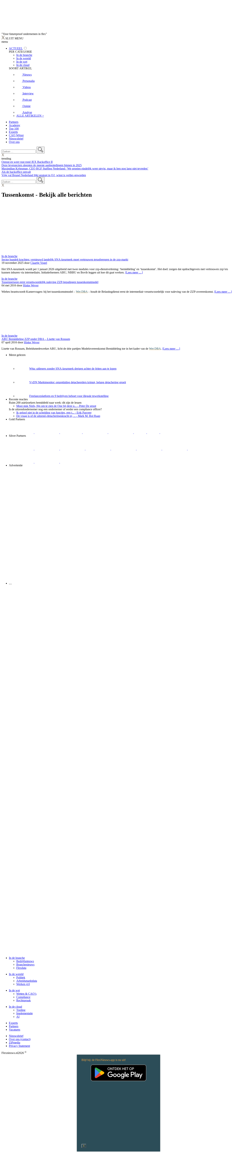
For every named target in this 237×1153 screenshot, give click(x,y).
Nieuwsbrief (16, 138)
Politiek (20, 977)
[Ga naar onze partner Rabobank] (175, 448)
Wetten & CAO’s (26, 993)
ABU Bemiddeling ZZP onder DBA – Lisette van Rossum (35, 339)
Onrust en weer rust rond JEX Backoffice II (27, 161)
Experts (13, 131)
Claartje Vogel (38, 262)
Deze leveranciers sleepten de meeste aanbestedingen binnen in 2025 (41, 165)
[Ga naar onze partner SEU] (47, 448)
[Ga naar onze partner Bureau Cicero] (140, 432)
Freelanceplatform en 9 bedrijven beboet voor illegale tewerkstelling (69, 396)
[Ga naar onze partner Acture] (47, 432)
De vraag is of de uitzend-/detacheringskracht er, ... (58, 415)
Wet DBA (82, 291)
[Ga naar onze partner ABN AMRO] (200, 448)
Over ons (14, 141)
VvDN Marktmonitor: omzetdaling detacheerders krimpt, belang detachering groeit (77, 382)
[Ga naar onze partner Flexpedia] (121, 432)
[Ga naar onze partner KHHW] (153, 432)
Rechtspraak (23, 1000)
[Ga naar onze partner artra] (149, 448)
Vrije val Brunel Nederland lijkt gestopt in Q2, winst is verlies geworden (43, 175)
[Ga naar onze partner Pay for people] (47, 462)
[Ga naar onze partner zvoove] (172, 432)
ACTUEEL (16, 48)
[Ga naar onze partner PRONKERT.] (73, 448)
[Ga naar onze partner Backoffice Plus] (21, 432)
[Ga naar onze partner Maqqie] (124, 448)
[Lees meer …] (134, 272)
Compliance (23, 997)
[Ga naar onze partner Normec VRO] (98, 448)
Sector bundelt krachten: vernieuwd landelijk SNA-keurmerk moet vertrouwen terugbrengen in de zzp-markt (64, 259)
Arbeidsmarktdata (26, 980)
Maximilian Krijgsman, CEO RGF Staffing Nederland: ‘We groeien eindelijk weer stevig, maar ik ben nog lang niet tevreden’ (74, 168)
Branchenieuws (25, 964)
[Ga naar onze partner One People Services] (95, 432)
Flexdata (21, 967)
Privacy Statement (19, 1045)
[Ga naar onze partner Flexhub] (21, 448)
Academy (14, 125)
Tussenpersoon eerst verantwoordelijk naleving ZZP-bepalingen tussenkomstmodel (49, 282)
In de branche (9, 256)
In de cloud (15, 1006)
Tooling (20, 1010)
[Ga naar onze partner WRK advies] (72, 462)
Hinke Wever (31, 285)
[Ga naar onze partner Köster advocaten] (21, 462)
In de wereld (16, 974)
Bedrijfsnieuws (25, 961)
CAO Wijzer (16, 135)
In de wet (14, 990)
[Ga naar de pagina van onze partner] (34, 605)
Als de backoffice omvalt (16, 171)
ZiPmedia (14, 1042)
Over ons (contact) (20, 1039)
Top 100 (14, 128)
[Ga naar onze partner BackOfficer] (71, 432)
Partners (13, 122)
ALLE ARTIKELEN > (30, 115)
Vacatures (14, 1029)
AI (17, 1016)
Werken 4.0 (23, 984)
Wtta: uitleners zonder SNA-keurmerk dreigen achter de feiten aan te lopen (72, 368)
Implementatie (24, 1013)
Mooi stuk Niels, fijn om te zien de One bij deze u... (56, 406)
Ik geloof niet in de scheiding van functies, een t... (53, 412)
